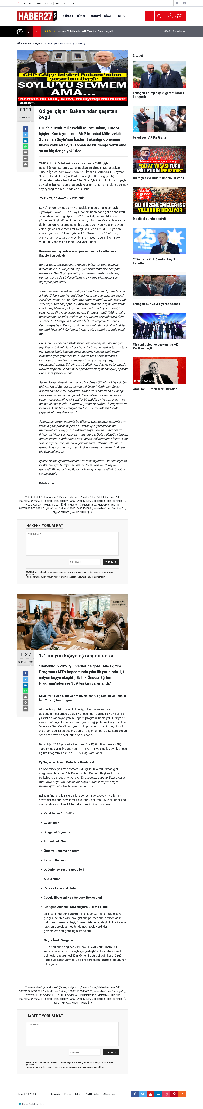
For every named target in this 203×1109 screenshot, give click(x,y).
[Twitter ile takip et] (143, 1094)
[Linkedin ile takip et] (158, 1094)
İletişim (78, 1094)
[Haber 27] (37, 15)
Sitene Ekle (69, 3)
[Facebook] (25, 129)
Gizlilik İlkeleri (92, 1094)
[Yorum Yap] (25, 164)
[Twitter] (25, 134)
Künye (67, 1094)
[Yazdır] (25, 158)
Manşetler (28, 3)
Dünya (81, 15)
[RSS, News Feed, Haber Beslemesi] (182, 1094)
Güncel (68, 15)
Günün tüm (175, 31)
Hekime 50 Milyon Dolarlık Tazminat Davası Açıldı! (85, 31)
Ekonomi (95, 15)
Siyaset (109, 15)
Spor (121, 15)
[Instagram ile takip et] (166, 1094)
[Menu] (150, 16)
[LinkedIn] (25, 140)
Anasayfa (55, 1094)
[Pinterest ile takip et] (174, 1094)
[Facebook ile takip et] (135, 1094)
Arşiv (58, 3)
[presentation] (28, 32)
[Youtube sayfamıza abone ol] (150, 1094)
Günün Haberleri (44, 3)
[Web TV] (177, 3)
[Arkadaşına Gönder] (25, 152)
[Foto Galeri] (184, 3)
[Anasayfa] (18, 3)
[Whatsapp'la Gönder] (25, 146)
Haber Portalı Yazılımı (33, 1104)
